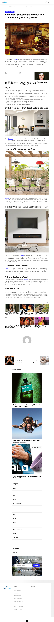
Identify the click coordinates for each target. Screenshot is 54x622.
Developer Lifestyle (13, 6)
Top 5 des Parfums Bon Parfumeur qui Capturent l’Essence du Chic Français (26, 405)
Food (14, 514)
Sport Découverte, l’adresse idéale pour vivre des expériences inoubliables (26, 441)
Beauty (14, 488)
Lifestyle (15, 522)
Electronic (15, 507)
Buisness (15, 495)
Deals (14, 499)
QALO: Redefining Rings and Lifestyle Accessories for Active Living (27, 477)
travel (14, 544)
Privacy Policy (33, 570)
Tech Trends (15, 537)
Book (14, 492)
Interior (15, 518)
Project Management (17, 529)
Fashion (15, 510)
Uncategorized (16, 548)
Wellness (15, 552)
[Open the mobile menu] (50, 2)
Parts (14, 526)
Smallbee (16, 59)
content (27, 347)
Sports (14, 533)
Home (6, 6)
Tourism (15, 541)
